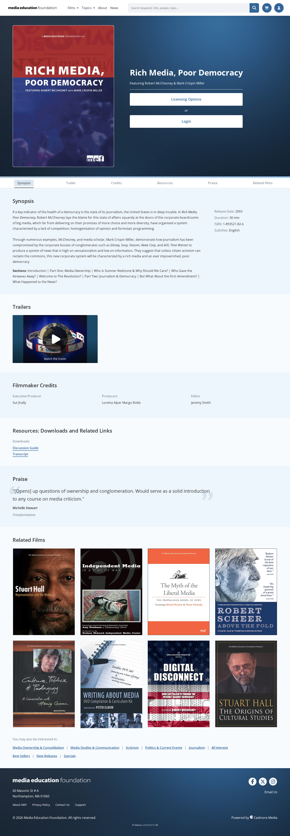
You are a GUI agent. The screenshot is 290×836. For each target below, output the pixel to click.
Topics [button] (87, 8)
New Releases (46, 756)
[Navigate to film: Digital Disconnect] (179, 684)
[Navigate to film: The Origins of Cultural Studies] (246, 684)
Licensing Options (186, 99)
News (114, 8)
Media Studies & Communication (94, 747)
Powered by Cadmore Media (254, 817)
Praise (212, 183)
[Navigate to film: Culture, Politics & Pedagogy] (44, 684)
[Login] (279, 8)
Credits (116, 183)
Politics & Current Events (163, 747)
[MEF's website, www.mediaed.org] (79, 780)
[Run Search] (254, 8)
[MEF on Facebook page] (252, 781)
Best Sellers (21, 756)
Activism (132, 747)
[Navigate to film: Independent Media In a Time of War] (111, 592)
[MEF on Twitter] (262, 781)
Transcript (20, 454)
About (102, 8)
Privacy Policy (41, 805)
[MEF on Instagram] (273, 781)
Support (80, 805)
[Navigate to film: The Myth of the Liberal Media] (179, 592)
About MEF (20, 805)
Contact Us (62, 805)
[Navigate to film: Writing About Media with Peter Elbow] (111, 684)
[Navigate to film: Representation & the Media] (44, 592)
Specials (70, 756)
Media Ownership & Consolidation (38, 747)
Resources (165, 183)
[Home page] (32, 8)
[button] (55, 339)
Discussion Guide (25, 448)
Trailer (71, 183)
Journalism (197, 747)
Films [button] (72, 8)
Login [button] (186, 121)
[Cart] (267, 8)
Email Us (271, 792)
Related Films (263, 183)
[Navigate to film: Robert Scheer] (246, 592)
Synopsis (24, 183)
